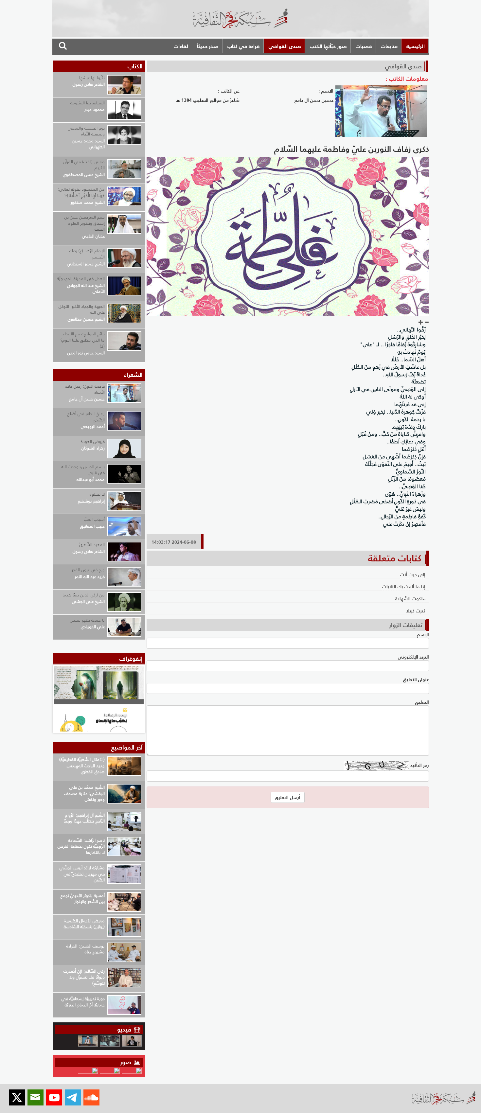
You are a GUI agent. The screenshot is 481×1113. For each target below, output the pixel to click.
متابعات (389, 46)
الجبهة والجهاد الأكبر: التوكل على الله (82, 309)
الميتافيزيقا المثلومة (87, 102)
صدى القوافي (285, 46)
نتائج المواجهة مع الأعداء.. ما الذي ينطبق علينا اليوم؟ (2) (83, 339)
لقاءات (181, 46)
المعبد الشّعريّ (92, 544)
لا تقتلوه (97, 494)
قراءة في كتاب (243, 46)
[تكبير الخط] (421, 323)
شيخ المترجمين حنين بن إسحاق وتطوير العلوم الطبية (84, 223)
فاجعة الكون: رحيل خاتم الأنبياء (85, 389)
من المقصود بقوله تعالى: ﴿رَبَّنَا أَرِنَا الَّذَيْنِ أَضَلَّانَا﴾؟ (81, 192)
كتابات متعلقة (394, 558)
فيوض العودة (93, 441)
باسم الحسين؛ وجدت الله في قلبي (83, 469)
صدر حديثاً (208, 46)
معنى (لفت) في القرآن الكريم (84, 164)
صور (126, 1062)
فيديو (124, 1029)
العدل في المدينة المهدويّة (81, 278)
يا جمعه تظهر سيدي (87, 620)
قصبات (364, 46)
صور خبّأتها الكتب (328, 46)
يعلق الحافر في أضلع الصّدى (86, 416)
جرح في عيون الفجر (88, 569)
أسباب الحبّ (94, 519)
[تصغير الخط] (426, 323)
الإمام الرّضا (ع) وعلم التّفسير (87, 253)
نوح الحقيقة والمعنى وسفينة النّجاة (86, 131)
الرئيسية (415, 46)
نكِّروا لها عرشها (92, 77)
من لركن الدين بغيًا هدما (83, 595)
